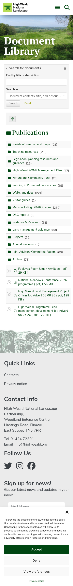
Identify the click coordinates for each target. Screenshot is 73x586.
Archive (18, 259)
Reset (27, 103)
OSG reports (21, 215)
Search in (12, 89)
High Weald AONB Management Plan (38, 170)
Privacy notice (36, 581)
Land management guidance (31, 229)
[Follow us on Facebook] (31, 467)
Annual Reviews (23, 244)
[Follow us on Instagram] (19, 467)
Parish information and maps (32, 144)
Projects (18, 237)
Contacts (11, 375)
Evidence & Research (27, 222)
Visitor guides (22, 200)
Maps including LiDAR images (32, 207)
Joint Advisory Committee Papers (34, 252)
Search (13, 103)
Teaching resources (26, 152)
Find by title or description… (23, 75)
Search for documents (25, 68)
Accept (36, 549)
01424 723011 (23, 439)
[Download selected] (12, 119)
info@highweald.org (31, 445)
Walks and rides (23, 192)
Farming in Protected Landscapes (35, 185)
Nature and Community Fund (32, 178)
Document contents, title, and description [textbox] (35, 96)
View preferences (37, 571)
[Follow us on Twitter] (8, 467)
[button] (67, 512)
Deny (36, 560)
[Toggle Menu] (57, 7)
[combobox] (36, 96)
